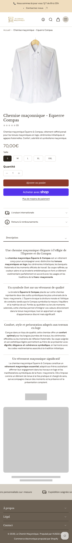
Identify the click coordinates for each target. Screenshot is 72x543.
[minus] (7, 173)
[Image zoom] (36, 70)
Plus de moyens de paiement (36, 199)
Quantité (9, 166)
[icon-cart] (58, 19)
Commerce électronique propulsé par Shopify (36, 538)
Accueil (6, 30)
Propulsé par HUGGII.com (52, 534)
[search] (50, 19)
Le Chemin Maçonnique (27, 534)
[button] (36, 182)
